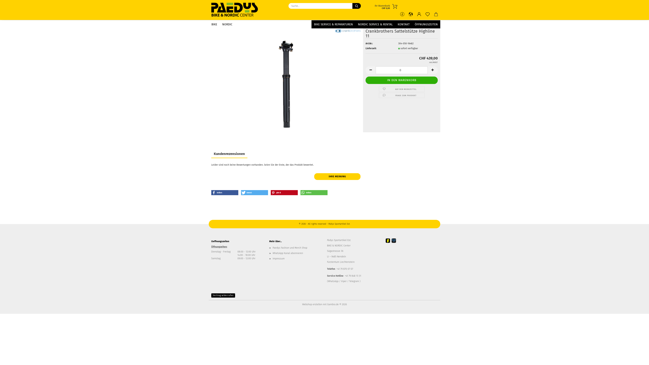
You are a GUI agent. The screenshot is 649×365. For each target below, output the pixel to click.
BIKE (214, 24)
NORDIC (227, 24)
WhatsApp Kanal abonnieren (288, 253)
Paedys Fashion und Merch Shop (290, 247)
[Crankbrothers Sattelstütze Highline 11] (286, 84)
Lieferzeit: (371, 48)
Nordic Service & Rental (375, 24)
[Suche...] (356, 6)
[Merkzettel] (427, 14)
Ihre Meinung (337, 176)
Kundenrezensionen (229, 154)
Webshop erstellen (312, 304)
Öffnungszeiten (426, 24)
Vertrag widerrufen (223, 295)
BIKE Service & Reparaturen (333, 24)
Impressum (279, 258)
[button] (419, 14)
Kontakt (404, 24)
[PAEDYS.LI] (235, 10)
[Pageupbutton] (640, 360)
